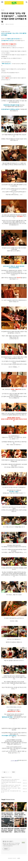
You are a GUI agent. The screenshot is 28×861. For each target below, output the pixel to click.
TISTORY (14, 858)
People (3, 777)
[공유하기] (7, 772)
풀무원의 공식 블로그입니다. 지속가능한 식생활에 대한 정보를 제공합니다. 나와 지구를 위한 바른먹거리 (11, 845)
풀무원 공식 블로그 (8, 841)
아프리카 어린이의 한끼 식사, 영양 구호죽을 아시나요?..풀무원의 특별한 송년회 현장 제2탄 (10, 780)
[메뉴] (2, 2)
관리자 (19, 858)
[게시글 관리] (8, 772)
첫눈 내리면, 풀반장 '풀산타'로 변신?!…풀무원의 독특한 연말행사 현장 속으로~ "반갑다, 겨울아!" (10, 786)
